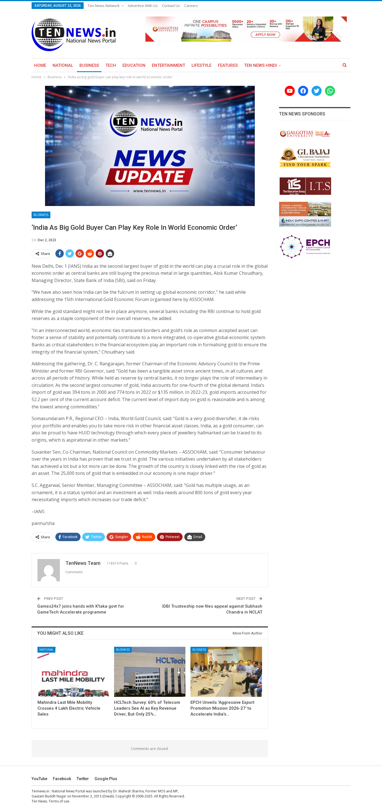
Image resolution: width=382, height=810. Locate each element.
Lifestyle (201, 65)
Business (89, 65)
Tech (110, 65)
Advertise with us (143, 5)
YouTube (39, 778)
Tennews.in (40, 791)
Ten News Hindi (260, 65)
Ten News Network (104, 5)
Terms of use (59, 801)
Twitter (83, 778)
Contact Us (171, 5)
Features (228, 65)
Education (133, 65)
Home (40, 65)
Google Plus (106, 778)
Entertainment (168, 65)
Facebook (62, 778)
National (63, 65)
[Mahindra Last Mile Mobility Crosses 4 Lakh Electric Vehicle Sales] (73, 672)
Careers (191, 5)
